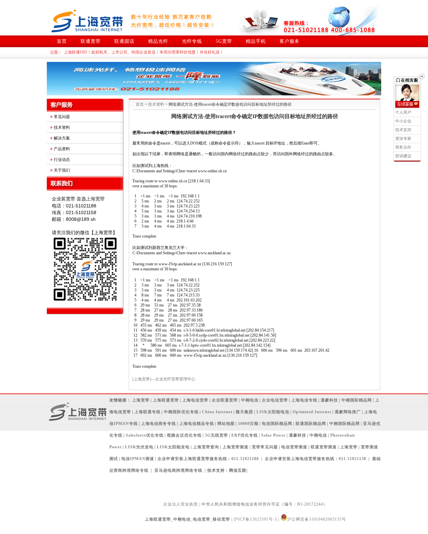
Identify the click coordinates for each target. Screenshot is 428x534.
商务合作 (403, 147)
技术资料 (62, 127)
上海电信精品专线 (196, 423)
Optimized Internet (312, 412)
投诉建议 (403, 156)
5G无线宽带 (216, 435)
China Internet (217, 412)
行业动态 (62, 159)
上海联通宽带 (166, 400)
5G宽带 (224, 41)
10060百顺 (248, 423)
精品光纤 (158, 41)
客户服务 (290, 41)
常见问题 (62, 116)
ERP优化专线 (244, 435)
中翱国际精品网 (356, 400)
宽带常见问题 (265, 447)
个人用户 (403, 112)
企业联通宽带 (225, 400)
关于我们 (62, 170)
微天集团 (244, 412)
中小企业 (403, 121)
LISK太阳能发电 (173, 447)
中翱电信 (249, 400)
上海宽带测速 (235, 447)
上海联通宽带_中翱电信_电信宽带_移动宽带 (187, 519)
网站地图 (226, 423)
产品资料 (62, 149)
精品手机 (256, 41)
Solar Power (273, 435)
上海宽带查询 (206, 447)
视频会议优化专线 (184, 435)
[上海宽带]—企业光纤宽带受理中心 (163, 379)
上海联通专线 (147, 412)
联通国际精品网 (311, 423)
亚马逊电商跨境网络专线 (178, 470)
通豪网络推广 (348, 412)
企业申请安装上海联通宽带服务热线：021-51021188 (208, 458)
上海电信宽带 (195, 400)
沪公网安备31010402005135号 (316, 519)
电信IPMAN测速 (137, 458)
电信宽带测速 (294, 447)
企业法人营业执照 (180, 504)
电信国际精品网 (277, 423)
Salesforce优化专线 (145, 435)
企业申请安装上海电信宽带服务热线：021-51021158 (315, 458)
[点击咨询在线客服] (407, 104)
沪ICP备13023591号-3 (255, 519)
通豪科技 (329, 400)
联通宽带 (91, 41)
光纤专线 (192, 41)
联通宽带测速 (324, 447)
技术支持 (403, 129)
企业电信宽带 (275, 400)
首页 (62, 41)
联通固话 (124, 41)
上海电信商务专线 (158, 423)
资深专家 (403, 138)
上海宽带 (140, 400)
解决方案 (62, 138)
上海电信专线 (304, 400)
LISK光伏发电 (139, 447)
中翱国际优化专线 (181, 412)
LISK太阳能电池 (272, 412)
